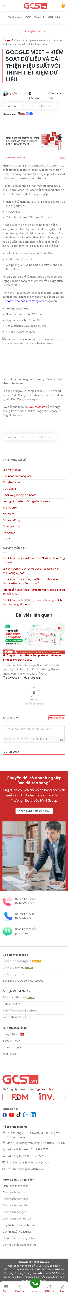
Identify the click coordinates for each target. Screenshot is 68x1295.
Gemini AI (39, 17)
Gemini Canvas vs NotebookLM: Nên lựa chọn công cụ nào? (33, 560)
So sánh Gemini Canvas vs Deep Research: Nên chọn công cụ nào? (30, 571)
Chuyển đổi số (11, 482)
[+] (45, 739)
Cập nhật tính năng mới (16, 476)
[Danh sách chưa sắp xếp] (25, 739)
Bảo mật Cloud (11, 470)
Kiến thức (8, 514)
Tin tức (19, 40)
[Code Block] (33, 739)
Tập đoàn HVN (44, 1089)
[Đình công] (17, 739)
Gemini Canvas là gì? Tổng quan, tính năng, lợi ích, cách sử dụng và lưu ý (32, 602)
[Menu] (4, 6)
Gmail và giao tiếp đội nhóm (19, 495)
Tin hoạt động (11, 520)
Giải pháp (54, 17)
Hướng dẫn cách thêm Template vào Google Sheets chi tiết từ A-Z (34, 592)
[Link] (37, 739)
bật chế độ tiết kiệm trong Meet (26, 301)
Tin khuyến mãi (11, 526)
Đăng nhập (58, 717)
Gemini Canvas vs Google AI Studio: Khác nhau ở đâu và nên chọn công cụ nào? (32, 581)
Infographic (9, 507)
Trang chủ (7, 40)
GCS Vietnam (37, 407)
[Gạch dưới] (14, 739)
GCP (28, 17)
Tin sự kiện (8, 533)
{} (41, 739)
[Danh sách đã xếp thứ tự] (21, 739)
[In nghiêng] (10, 739)
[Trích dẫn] (29, 739)
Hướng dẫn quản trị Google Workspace (26, 501)
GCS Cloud (9, 489)
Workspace (15, 17)
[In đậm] (6, 739)
